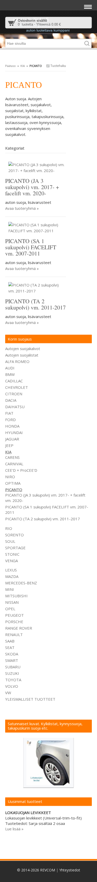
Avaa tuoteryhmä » (22, 208)
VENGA (11, 560)
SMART (11, 660)
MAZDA (11, 576)
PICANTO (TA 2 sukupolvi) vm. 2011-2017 (42, 518)
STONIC (12, 554)
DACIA (10, 400)
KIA (22, 66)
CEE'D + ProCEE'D (21, 470)
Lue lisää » (14, 828)
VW (8, 692)
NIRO (10, 476)
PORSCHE (14, 621)
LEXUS (11, 569)
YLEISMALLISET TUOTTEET (30, 699)
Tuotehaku (58, 66)
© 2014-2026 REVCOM (36, 870)
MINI (9, 589)
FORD (10, 419)
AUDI (9, 367)
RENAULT (14, 634)
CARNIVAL (14, 463)
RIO (8, 528)
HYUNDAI (14, 432)
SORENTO (14, 534)
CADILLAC (14, 380)
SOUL (10, 541)
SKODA (11, 653)
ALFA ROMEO (17, 361)
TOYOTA (13, 679)
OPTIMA (12, 483)
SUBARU (12, 666)
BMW (10, 374)
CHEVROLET (16, 387)
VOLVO (11, 686)
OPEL (10, 608)
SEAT (9, 647)
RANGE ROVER (18, 628)
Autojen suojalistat (21, 355)
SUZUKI (12, 673)
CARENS (12, 457)
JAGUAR (12, 439)
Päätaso (10, 66)
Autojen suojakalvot (22, 348)
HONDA (12, 426)
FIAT (9, 413)
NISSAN (12, 602)
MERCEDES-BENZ (21, 582)
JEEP (9, 445)
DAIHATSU (15, 406)
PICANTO (13, 489)
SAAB (9, 641)
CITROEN (13, 393)
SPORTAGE (15, 547)
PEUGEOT (14, 615)
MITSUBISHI (16, 595)
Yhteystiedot (69, 870)
